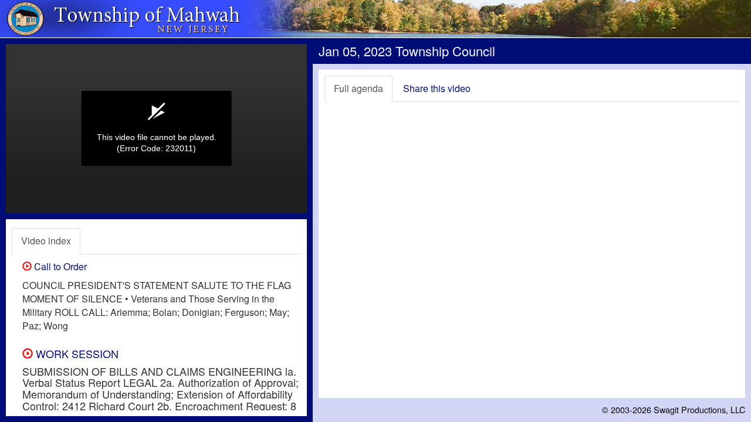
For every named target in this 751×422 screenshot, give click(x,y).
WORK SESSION (76, 353)
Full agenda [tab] (358, 88)
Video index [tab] (46, 240)
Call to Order (59, 266)
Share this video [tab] (437, 88)
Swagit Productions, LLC (699, 409)
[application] (156, 128)
